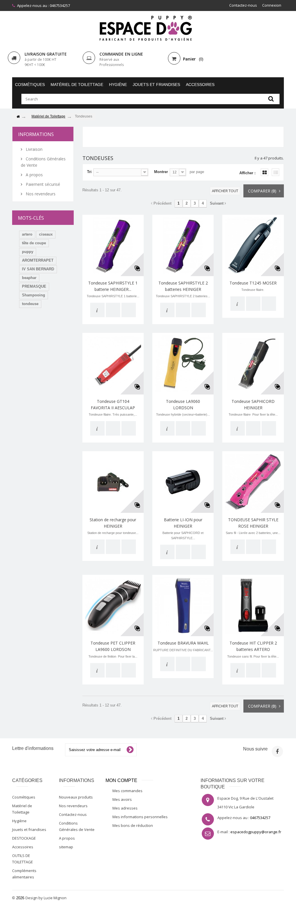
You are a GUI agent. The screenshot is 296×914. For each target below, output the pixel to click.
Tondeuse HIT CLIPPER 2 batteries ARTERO (253, 646)
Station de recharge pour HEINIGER (113, 523)
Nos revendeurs (40, 194)
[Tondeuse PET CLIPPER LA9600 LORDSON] (113, 605)
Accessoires (200, 84)
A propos (34, 174)
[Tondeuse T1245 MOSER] (253, 245)
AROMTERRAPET (37, 260)
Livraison (33, 149)
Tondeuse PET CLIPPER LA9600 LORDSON (112, 646)
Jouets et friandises (156, 84)
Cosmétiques (30, 84)
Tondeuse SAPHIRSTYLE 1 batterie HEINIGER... (113, 286)
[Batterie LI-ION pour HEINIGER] (183, 482)
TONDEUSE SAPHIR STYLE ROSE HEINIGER (253, 523)
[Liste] (275, 172)
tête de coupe (34, 243)
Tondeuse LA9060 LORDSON (183, 404)
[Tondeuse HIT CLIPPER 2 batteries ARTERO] (253, 605)
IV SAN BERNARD (38, 269)
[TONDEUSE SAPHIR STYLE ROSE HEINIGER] (253, 482)
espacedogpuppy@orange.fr (255, 831)
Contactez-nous (243, 5)
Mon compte (121, 780)
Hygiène (118, 84)
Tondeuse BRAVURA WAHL (183, 643)
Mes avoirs (122, 799)
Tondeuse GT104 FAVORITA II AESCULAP (113, 404)
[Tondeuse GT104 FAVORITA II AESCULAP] (113, 363)
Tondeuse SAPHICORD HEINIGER (253, 404)
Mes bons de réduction (132, 825)
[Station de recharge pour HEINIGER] (113, 482)
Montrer (161, 172)
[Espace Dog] (148, 28)
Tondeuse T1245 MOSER (253, 283)
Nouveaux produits (76, 797)
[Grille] (264, 172)
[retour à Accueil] (17, 116)
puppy (27, 251)
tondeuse (30, 304)
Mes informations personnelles (140, 816)
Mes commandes (127, 790)
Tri (89, 172)
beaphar (29, 278)
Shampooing (33, 295)
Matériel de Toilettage (77, 84)
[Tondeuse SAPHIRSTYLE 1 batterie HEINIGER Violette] (113, 245)
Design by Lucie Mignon (45, 897)
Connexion (271, 5)
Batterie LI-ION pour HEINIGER (183, 523)
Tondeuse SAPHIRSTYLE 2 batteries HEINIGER (183, 286)
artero (27, 234)
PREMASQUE (34, 286)
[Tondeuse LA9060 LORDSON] (183, 363)
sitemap (66, 846)
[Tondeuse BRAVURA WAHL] (183, 605)
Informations (36, 134)
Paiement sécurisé (42, 184)
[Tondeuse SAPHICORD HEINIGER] (253, 363)
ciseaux (46, 234)
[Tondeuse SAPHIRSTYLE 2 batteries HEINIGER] (183, 245)
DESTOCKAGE (24, 838)
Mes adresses (125, 808)
